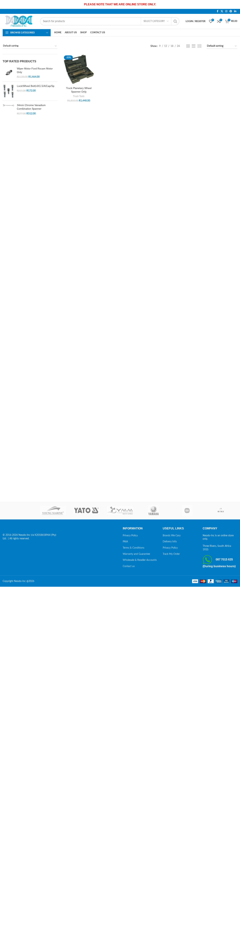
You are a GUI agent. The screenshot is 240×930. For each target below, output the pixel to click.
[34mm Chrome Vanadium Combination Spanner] (8, 109)
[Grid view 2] (188, 46)
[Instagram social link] (226, 11)
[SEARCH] (175, 21)
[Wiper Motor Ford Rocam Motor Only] (8, 73)
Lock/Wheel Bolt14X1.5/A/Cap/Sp (35, 86)
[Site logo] (19, 21)
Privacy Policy (130, 535)
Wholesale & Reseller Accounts (140, 560)
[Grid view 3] (193, 46)
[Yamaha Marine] (153, 510)
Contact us (129, 566)
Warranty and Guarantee (136, 554)
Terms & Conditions (133, 548)
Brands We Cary (171, 535)
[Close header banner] (235, 4)
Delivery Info (170, 541)
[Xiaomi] (187, 510)
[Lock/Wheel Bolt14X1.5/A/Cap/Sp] (8, 91)
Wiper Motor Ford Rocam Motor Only (35, 70)
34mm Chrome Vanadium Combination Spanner (31, 107)
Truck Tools (78, 96)
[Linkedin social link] (235, 11)
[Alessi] (19, 510)
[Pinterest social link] (230, 11)
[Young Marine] (53, 510)
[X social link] (222, 11)
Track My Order (171, 554)
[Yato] (86, 510)
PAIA (125, 541)
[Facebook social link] (217, 11)
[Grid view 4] (199, 46)
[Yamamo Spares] (120, 510)
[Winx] (220, 510)
